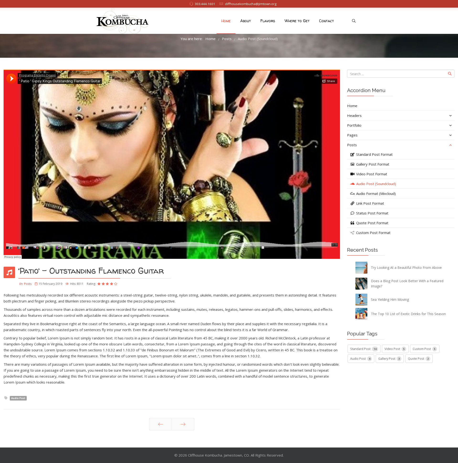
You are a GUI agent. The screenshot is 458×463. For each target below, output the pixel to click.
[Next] (183, 424)
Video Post (395, 349)
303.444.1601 (205, 4)
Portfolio (354, 125)
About (245, 20)
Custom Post (424, 349)
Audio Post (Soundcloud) (375, 183)
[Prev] (160, 424)
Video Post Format (371, 174)
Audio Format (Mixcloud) (375, 193)
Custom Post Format (372, 232)
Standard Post (363, 349)
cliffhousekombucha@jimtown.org (250, 4)
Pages (352, 135)
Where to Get (297, 20)
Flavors (267, 20)
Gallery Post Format (372, 164)
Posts (27, 284)
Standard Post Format (374, 154)
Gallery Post (389, 358)
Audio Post (18, 398)
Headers (354, 115)
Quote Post (418, 358)
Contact (326, 20)
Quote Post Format (371, 222)
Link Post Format (369, 203)
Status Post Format (371, 213)
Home (226, 20)
